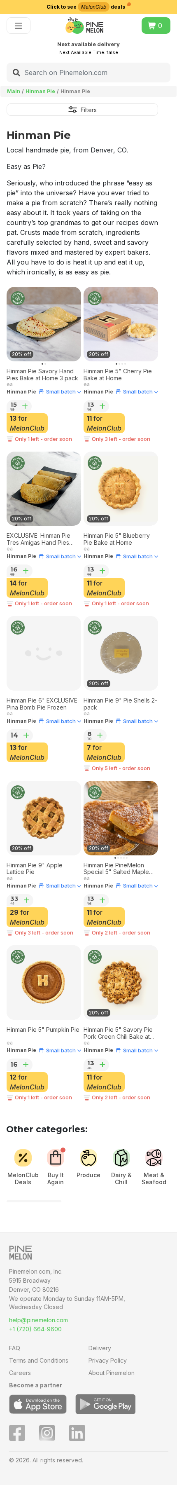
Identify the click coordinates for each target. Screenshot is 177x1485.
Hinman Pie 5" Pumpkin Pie (43, 1029)
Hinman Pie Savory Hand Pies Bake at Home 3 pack (42, 375)
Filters (89, 109)
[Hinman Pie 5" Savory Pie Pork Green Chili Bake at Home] (121, 982)
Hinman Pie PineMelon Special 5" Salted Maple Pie (116, 869)
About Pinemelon (111, 1372)
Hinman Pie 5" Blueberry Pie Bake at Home (117, 539)
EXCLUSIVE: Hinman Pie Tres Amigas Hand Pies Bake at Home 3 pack (38, 539)
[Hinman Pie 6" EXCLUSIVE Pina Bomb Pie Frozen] (44, 653)
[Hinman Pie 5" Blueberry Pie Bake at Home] (121, 489)
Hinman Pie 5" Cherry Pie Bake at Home (118, 375)
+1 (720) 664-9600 (35, 1329)
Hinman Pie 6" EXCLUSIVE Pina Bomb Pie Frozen (42, 704)
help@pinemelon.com (38, 1319)
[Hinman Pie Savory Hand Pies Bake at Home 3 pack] (44, 324)
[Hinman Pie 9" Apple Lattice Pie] (44, 818)
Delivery (99, 1347)
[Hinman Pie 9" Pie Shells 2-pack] (121, 653)
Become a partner (35, 1385)
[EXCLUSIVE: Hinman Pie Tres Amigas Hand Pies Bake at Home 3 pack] (44, 489)
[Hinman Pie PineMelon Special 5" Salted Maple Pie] (121, 818)
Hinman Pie (40, 91)
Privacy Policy (107, 1360)
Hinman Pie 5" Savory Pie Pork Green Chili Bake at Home (118, 1033)
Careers (20, 1372)
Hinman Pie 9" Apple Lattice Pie (35, 869)
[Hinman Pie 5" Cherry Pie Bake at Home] (121, 324)
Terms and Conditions (38, 1360)
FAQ (14, 1347)
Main (13, 91)
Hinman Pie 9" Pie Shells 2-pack (120, 704)
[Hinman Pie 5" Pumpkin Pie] (44, 982)
